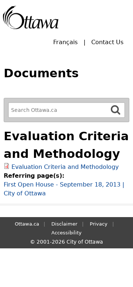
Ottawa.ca (27, 224)
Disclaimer (64, 224)
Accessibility (66, 232)
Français (65, 42)
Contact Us (107, 42)
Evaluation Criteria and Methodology (65, 166)
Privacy (99, 224)
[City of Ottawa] (30, 17)
